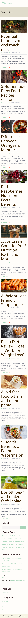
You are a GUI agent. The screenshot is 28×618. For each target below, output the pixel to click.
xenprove (5, 52)
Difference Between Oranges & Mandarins (11, 143)
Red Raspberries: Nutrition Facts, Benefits (12, 195)
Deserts (4, 604)
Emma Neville (5, 564)
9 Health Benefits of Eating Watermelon (12, 448)
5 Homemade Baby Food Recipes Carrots (13, 93)
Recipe (4, 610)
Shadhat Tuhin (6, 569)
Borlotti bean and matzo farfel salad (13, 496)
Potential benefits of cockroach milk (10, 43)
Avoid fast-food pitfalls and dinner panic (12, 398)
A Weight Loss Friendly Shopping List (13, 300)
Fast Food (4, 607)
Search (6, 523)
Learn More (5, 67)
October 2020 (5, 592)
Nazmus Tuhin (6, 558)
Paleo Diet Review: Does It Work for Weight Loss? (13, 348)
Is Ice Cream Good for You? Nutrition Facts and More (13, 250)
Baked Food (5, 601)
